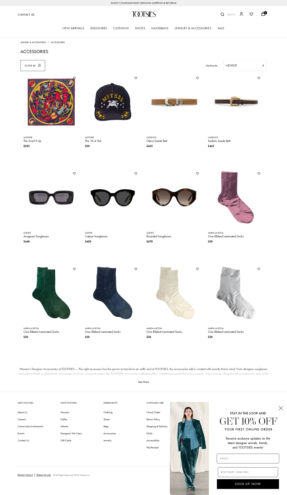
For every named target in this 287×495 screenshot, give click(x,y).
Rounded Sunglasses (158, 236)
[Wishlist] (74, 78)
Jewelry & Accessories (33, 42)
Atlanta (64, 426)
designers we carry (71, 433)
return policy (153, 419)
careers (22, 419)
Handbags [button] (159, 28)
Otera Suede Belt (156, 141)
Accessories (58, 42)
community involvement (30, 426)
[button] (241, 14)
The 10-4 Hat (93, 141)
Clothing (107, 412)
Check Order (153, 412)
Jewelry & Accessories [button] (193, 28)
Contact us (23, 440)
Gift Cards (66, 440)
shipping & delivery (157, 426)
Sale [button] (221, 28)
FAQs (149, 433)
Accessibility (152, 440)
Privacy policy (25, 475)
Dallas (64, 419)
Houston (65, 412)
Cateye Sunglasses (96, 236)
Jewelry (107, 440)
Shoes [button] (140, 28)
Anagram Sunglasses (36, 236)
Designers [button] (98, 28)
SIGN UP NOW (248, 484)
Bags (106, 426)
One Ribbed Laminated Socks (226, 236)
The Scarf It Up (32, 141)
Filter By (30, 65)
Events (21, 433)
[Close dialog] (281, 408)
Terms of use (43, 475)
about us (22, 412)
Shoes (106, 419)
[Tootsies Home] (143, 14)
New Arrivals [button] (73, 28)
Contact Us (26, 14)
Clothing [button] (121, 28)
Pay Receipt (152, 447)
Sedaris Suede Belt (219, 141)
